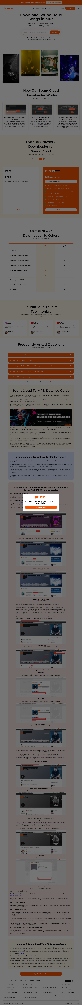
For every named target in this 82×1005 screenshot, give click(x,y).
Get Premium (41, 507)
